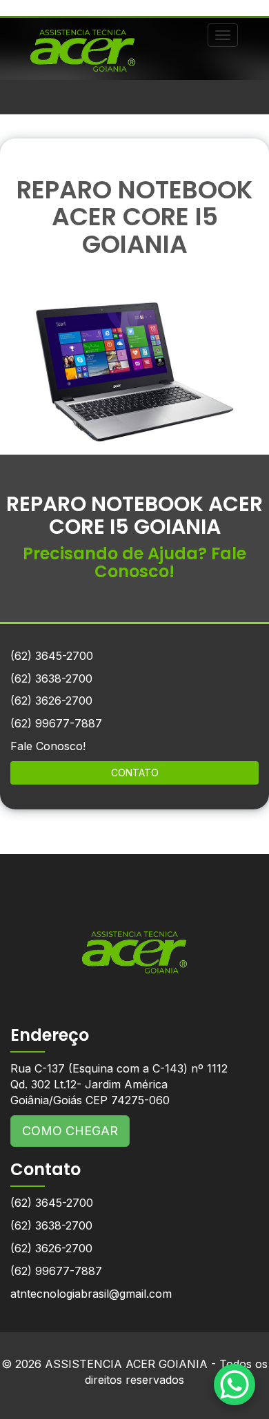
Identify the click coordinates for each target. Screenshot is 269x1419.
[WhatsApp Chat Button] (234, 1384)
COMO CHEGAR (70, 1130)
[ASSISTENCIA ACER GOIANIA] (134, 942)
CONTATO (135, 772)
